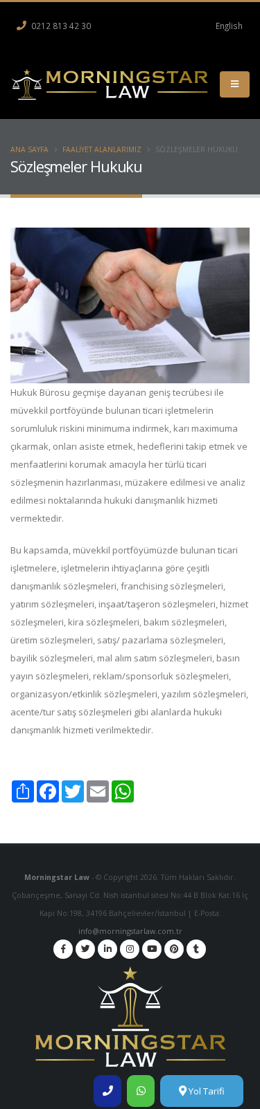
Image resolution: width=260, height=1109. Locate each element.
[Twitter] (85, 949)
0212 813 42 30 (60, 25)
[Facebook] (63, 949)
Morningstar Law (58, 877)
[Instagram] (129, 949)
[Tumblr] (196, 949)
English (229, 25)
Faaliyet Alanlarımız (101, 149)
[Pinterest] (174, 949)
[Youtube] (152, 949)
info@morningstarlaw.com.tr (130, 931)
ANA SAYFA (29, 149)
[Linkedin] (107, 949)
